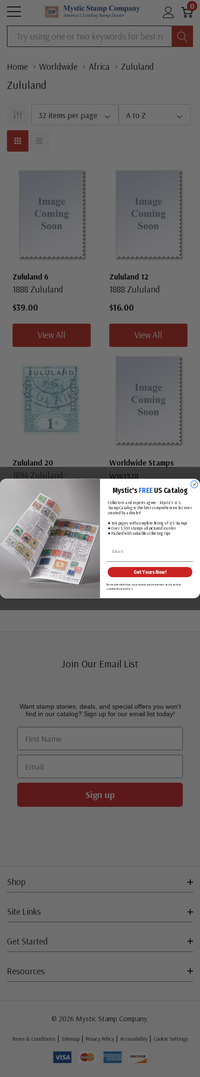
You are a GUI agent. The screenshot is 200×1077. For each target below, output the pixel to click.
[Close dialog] (194, 484)
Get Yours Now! (149, 572)
